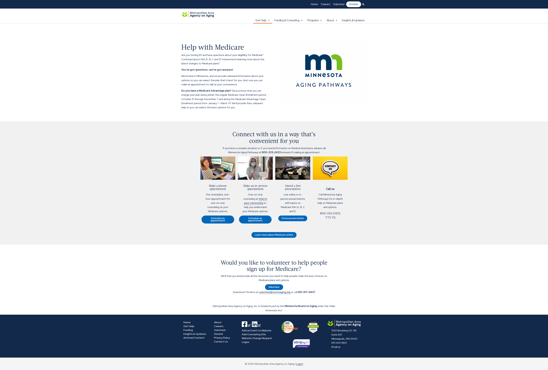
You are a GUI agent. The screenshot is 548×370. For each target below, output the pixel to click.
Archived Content (193, 337)
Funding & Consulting (286, 20)
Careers (325, 4)
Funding (188, 330)
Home (314, 4)
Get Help (260, 20)
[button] (363, 4)
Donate (353, 4)
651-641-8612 (339, 342)
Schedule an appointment (217, 219)
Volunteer (339, 4)
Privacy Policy (222, 337)
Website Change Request (257, 338)
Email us (335, 346)
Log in (299, 363)
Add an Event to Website (256, 330)
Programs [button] (313, 20)
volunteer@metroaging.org (274, 292)
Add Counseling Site (254, 334)
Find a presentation (293, 218)
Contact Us (221, 341)
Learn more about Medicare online (274, 234)
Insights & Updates (353, 20)
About (330, 20)
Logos (245, 342)
